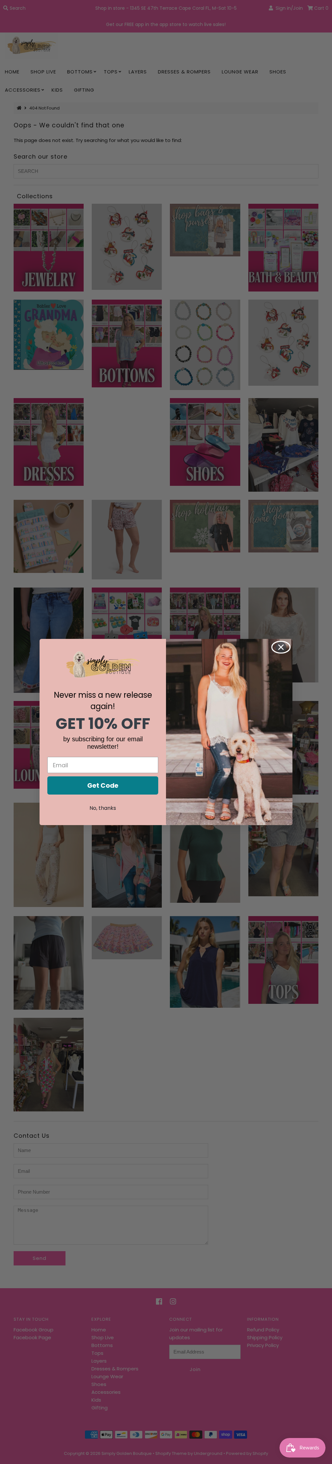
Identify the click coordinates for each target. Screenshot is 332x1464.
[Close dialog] (281, 647)
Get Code (102, 785)
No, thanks (102, 808)
